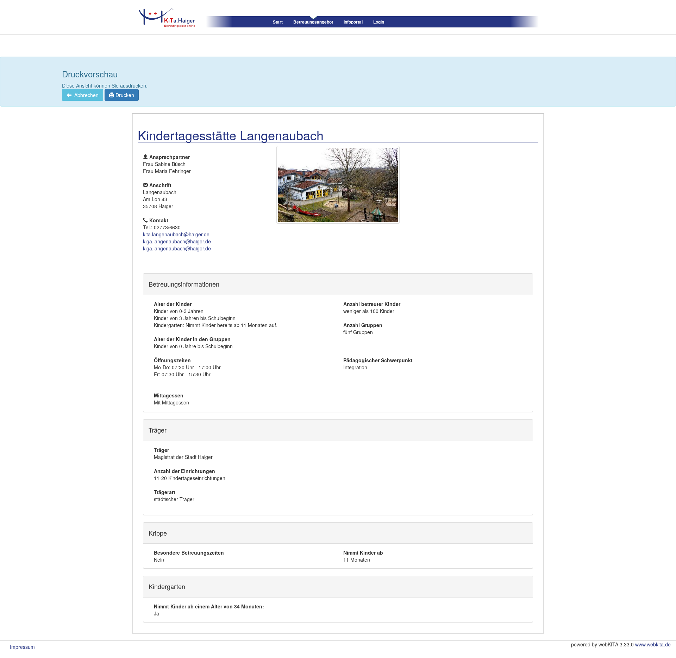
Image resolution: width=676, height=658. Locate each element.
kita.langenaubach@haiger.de (176, 234)
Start (278, 22)
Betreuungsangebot (313, 22)
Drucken (124, 94)
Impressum (22, 646)
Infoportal (353, 22)
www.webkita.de (653, 644)
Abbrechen (85, 94)
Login (378, 22)
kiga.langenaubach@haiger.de (177, 241)
